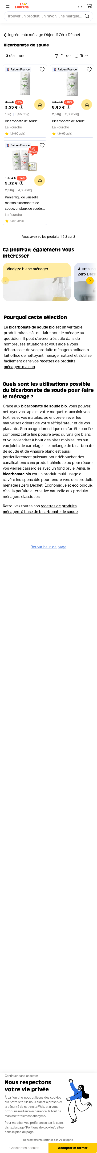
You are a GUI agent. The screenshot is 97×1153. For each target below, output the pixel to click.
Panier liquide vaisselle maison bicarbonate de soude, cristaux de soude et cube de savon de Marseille (23, 204)
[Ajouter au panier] (39, 104)
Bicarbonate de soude (21, 121)
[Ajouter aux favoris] (42, 69)
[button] (90, 280)
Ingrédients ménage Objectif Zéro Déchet (44, 35)
